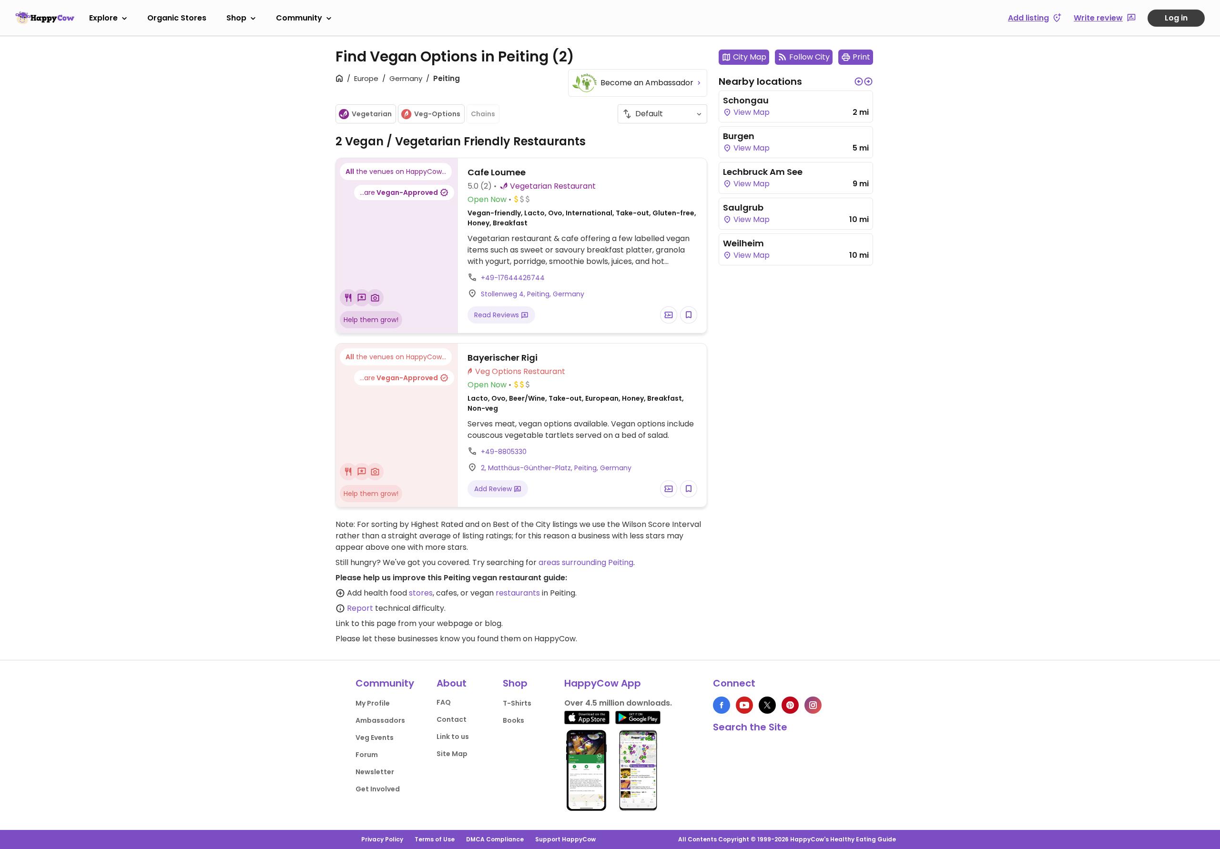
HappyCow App (602, 683)
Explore (103, 17)
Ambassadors (380, 720)
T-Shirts (517, 703)
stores (421, 592)
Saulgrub (743, 207)
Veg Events (375, 737)
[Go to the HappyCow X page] (767, 705)
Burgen (738, 136)
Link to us (453, 736)
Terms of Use (435, 839)
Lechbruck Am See (763, 172)
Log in (1176, 17)
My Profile (373, 703)
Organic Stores (176, 17)
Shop (236, 17)
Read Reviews (497, 315)
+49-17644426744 (513, 278)
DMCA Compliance (495, 839)
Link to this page (366, 623)
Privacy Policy (382, 839)
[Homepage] (44, 17)
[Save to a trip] (668, 314)
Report (360, 608)
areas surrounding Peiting (586, 562)
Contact (452, 719)
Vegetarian (372, 114)
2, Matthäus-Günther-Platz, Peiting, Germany (556, 468)
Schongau (746, 100)
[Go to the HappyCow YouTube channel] (744, 705)
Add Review (494, 489)
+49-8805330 (504, 451)
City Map (749, 56)
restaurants (518, 592)
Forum (367, 754)
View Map (751, 112)
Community (299, 17)
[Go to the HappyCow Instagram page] (813, 705)
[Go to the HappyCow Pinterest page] (790, 705)
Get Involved (378, 789)
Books (513, 720)
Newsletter (375, 772)
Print (861, 56)
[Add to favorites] (688, 314)
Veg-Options (437, 114)
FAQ (444, 702)
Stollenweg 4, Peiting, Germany (532, 294)
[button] (859, 81)
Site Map (452, 753)
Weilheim (743, 243)
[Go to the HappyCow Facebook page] (721, 705)
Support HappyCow (565, 839)
